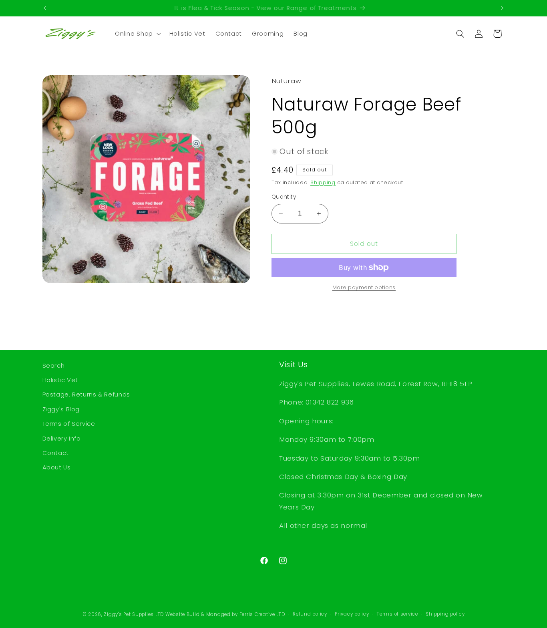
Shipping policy (445, 614)
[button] (137, 33)
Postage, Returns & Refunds (86, 394)
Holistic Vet (60, 380)
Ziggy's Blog (61, 409)
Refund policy (310, 614)
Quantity (283, 197)
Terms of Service (68, 424)
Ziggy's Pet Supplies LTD (134, 614)
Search (53, 366)
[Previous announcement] (45, 8)
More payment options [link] (364, 287)
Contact (55, 453)
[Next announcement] (502, 8)
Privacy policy (352, 614)
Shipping (323, 182)
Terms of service (397, 614)
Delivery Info (61, 439)
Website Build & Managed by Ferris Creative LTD (225, 614)
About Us (56, 467)
